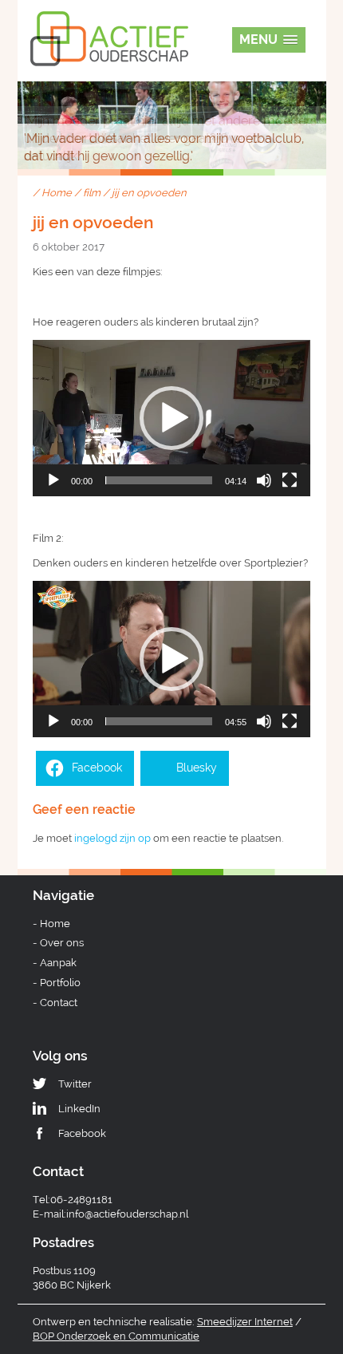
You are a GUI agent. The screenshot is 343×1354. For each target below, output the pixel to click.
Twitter (75, 1084)
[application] (171, 418)
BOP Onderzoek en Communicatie (116, 1336)
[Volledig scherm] (290, 480)
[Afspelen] (53, 480)
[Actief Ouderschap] (109, 23)
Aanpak (58, 963)
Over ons (62, 943)
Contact (58, 1003)
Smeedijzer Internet (245, 1322)
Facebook (82, 1133)
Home (56, 193)
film (92, 193)
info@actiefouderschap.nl (127, 1214)
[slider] (158, 480)
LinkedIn (79, 1109)
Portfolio (60, 983)
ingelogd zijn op (112, 838)
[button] (171, 418)
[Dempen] (264, 480)
